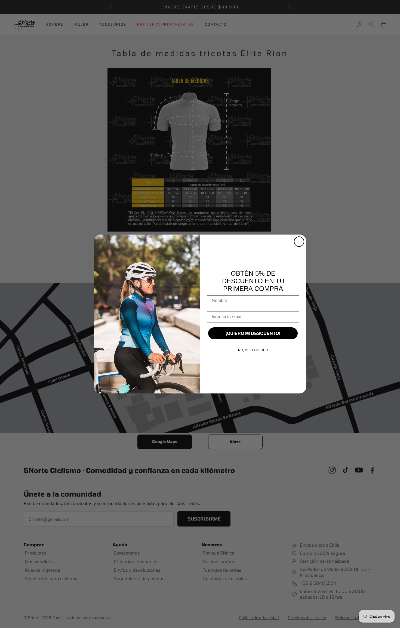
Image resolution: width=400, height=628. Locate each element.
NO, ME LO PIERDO (253, 350)
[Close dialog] (299, 242)
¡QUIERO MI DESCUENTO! (253, 333)
